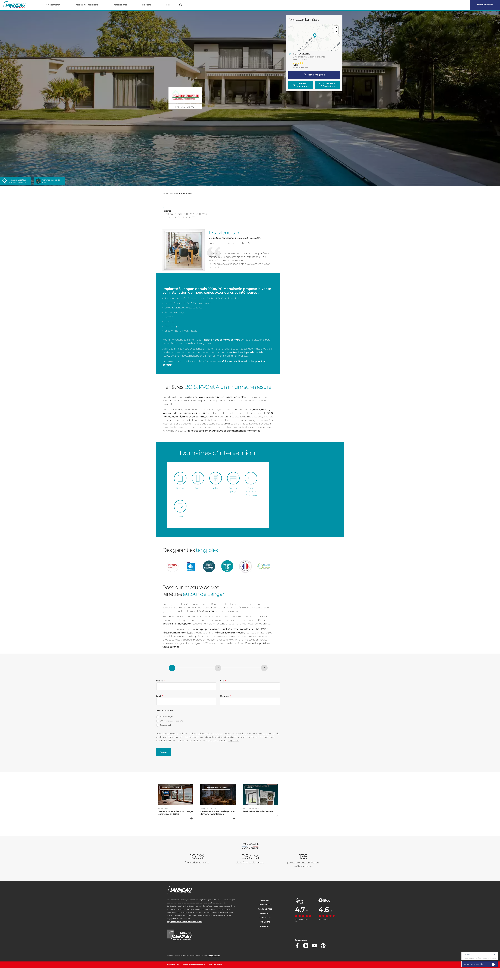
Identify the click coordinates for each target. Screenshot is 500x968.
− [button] (336, 31)
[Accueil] (14, 5)
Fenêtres (265, 900)
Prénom (160, 681)
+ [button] (336, 27)
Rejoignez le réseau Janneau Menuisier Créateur (184, 922)
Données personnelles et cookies (193, 965)
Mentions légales (173, 965)
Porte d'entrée (179, 792)
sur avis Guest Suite (300, 67)
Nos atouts (265, 926)
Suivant (163, 752)
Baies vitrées (265, 905)
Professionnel (165, 725)
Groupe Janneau (214, 956)
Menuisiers (265, 922)
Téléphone (224, 696)
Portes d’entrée (265, 909)
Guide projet (265, 918)
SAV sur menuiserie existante (171, 721)
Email (158, 696)
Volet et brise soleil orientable (216, 788)
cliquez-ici (233, 740)
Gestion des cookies (215, 965)
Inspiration (265, 913)
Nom (222, 681)
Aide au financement (170, 788)
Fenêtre (165, 792)
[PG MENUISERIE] (315, 35)
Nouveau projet (166, 717)
